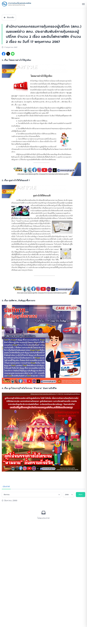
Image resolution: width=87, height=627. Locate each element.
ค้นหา (80, 494)
